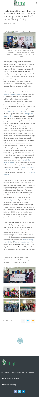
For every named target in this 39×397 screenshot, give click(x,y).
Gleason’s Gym (8, 200)
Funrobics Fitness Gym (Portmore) (17, 111)
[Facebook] (23, 321)
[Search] (36, 3)
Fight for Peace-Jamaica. (22, 242)
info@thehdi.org (11, 385)
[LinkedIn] (23, 391)
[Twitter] (28, 321)
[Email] (33, 321)
